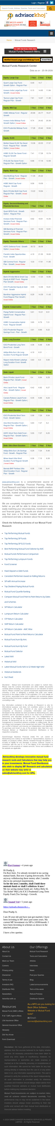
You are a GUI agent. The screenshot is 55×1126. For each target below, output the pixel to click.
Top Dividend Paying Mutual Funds (19, 586)
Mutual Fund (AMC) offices (12, 1011)
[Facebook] (47, 2)
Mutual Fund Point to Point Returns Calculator (23, 634)
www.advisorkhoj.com (11, 482)
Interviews (34, 965)
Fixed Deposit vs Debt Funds (16, 570)
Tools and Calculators (38, 956)
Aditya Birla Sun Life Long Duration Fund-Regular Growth (16, 353)
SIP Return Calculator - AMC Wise (18, 629)
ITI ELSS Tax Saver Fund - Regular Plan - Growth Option (15, 161)
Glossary (5, 1030)
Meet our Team (8, 960)
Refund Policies (36, 994)
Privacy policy (7, 970)
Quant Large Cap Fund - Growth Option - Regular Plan (15, 83)
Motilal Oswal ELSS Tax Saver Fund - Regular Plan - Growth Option (16, 145)
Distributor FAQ (8, 989)
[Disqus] (27, 821)
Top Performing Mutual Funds (17, 533)
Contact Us (6, 956)
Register (41, 2)
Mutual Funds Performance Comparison (21, 554)
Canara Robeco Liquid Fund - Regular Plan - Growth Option (15, 398)
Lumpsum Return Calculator (16, 613)
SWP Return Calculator (13, 624)
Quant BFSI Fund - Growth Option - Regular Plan (14, 212)
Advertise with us (9, 998)
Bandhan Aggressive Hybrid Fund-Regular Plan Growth (15, 295)
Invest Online (15, 93)
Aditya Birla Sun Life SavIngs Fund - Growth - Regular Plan (15, 451)
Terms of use (7, 979)
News (32, 970)
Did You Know (7, 1034)
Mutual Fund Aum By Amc (15, 639)
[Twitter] (51, 2)
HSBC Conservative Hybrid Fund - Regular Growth (14, 323)
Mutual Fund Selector (13, 651)
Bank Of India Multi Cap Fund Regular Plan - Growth (15, 192)
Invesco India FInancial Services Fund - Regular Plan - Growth (16, 221)
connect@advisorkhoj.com (40, 1021)
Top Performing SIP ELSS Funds (17, 543)
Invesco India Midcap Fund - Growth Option (15, 121)
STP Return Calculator (13, 618)
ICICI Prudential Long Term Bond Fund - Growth (14, 345)
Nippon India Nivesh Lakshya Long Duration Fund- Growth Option (15, 362)
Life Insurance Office (10, 1020)
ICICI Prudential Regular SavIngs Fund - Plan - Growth (15, 330)
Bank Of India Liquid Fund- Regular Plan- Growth (14, 378)
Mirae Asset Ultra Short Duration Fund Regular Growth (16, 459)
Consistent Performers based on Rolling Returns (24, 576)
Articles (33, 960)
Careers (5, 965)
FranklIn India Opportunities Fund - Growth (15, 255)
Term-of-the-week (37, 989)
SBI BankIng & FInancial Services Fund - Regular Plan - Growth (16, 231)
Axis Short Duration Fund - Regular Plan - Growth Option (15, 424)
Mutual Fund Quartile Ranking (17, 591)
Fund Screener (10, 564)
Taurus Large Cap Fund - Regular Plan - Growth (13, 99)
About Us (6, 951)
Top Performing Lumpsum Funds (18, 559)
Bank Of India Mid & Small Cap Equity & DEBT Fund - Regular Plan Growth (16, 279)
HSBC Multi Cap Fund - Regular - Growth (13, 184)
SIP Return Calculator (13, 607)
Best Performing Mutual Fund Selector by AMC (24, 548)
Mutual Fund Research (39, 951)
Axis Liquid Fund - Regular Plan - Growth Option (14, 388)
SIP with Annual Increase (14, 581)
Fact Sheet (8, 677)
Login (34, 2)
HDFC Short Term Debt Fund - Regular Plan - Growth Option (15, 434)
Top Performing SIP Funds (15, 538)
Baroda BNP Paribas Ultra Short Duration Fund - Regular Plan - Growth (16, 471)
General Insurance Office (12, 1025)
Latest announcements (39, 984)
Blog (31, 979)
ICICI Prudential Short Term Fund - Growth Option (14, 416)
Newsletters (7, 994)
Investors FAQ (7, 984)
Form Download (8, 1039)
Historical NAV (10, 661)
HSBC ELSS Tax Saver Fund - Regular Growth (15, 154)
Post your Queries (37, 975)
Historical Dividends (12, 672)
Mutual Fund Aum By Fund (15, 646)
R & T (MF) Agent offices (11, 1015)
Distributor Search (37, 998)
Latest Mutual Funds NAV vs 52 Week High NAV (24, 666)
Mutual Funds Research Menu (26, 51)
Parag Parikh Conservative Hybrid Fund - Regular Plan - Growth (15, 314)
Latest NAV (8, 656)
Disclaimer (6, 975)
